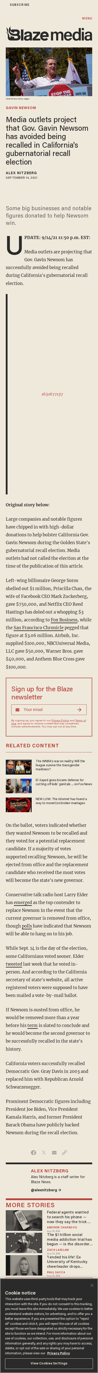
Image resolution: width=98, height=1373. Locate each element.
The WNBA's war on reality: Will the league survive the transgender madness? (60, 765)
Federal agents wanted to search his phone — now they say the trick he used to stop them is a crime (69, 1217)
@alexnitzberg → (46, 1190)
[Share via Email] (54, 1152)
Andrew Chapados (62, 1227)
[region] (49, 1325)
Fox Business (64, 620)
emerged (23, 902)
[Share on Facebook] (33, 1152)
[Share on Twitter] (43, 1152)
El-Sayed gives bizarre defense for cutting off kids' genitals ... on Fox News (64, 782)
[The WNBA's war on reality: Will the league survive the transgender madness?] (19, 766)
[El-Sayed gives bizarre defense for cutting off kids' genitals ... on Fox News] (19, 785)
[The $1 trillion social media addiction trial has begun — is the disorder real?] (24, 1242)
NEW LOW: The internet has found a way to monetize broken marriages (61, 801)
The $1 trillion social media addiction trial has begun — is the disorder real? (69, 1240)
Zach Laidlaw (58, 1250)
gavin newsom (21, 108)
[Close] (91, 1285)
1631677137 (52, 394)
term (32, 1025)
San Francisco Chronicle (39, 627)
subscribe (19, 5)
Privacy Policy (60, 721)
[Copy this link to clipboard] (64, 1152)
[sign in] (3, 5)
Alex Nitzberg (21, 173)
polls (27, 926)
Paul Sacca (56, 1272)
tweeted (14, 964)
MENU (87, 18)
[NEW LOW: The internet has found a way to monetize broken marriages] (19, 804)
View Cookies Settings (49, 1363)
